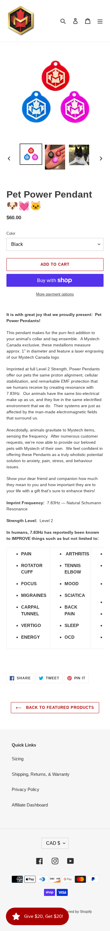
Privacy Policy (25, 789)
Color (10, 233)
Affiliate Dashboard (30, 804)
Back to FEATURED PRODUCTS (59, 707)
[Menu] (100, 21)
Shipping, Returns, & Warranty (41, 774)
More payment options (55, 294)
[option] (31, 154)
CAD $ (53, 843)
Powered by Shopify (76, 912)
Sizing (17, 758)
